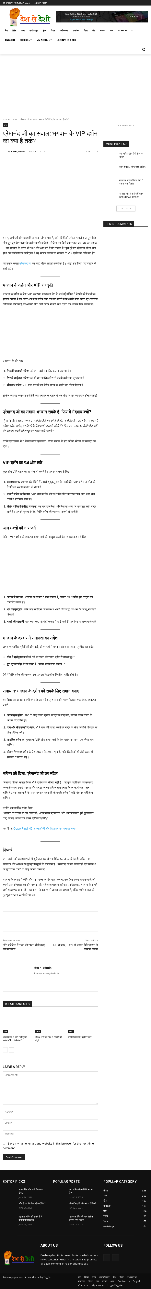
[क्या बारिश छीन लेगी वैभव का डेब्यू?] (110, 157)
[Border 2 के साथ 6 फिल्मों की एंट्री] (50, 1022)
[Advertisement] (75, 83)
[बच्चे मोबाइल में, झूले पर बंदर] (83, 1022)
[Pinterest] (48, 162)
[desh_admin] (5, 152)
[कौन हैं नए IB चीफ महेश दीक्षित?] (110, 170)
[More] (67, 162)
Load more (125, 208)
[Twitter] (135, 3)
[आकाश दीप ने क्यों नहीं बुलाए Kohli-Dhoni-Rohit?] (17, 1022)
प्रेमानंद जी (25, 263)
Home (6, 119)
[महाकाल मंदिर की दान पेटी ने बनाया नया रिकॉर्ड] (110, 183)
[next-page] (11, 1049)
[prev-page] (5, 1049)
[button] (143, 49)
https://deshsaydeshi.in (46, 973)
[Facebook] (124, 3)
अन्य (15, 119)
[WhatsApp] (58, 162)
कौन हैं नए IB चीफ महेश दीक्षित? (132, 167)
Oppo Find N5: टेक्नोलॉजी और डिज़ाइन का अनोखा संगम (44, 828)
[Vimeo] (140, 3)
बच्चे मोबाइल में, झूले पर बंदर (79, 1037)
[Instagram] (129, 3)
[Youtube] (146, 3)
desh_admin (18, 151)
